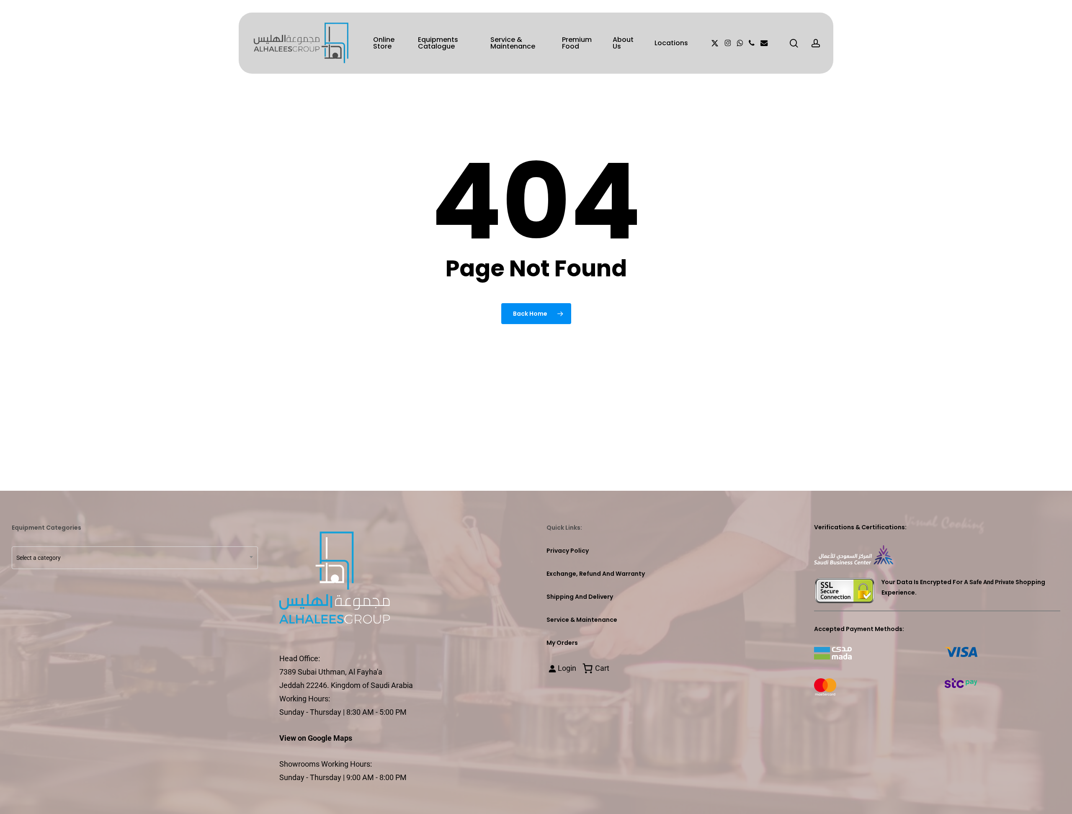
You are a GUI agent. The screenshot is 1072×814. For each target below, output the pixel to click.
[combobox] (135, 557)
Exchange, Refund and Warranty (595, 573)
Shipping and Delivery (579, 596)
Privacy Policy (567, 550)
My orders (562, 643)
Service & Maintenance (581, 620)
